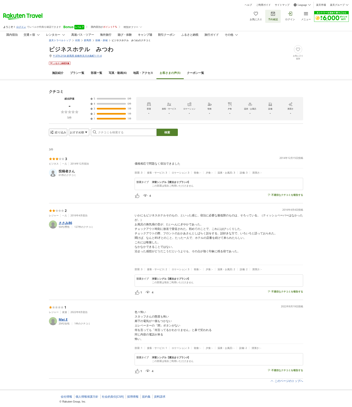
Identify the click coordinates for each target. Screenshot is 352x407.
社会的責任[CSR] (113, 396)
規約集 (146, 396)
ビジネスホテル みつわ (81, 49)
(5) (170, 73)
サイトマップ (282, 4)
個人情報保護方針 (87, 396)
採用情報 (133, 396)
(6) (118, 73)
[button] (90, 173)
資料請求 (159, 396)
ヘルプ (248, 4)
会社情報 (66, 396)
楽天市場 (321, 4)
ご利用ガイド (263, 4)
